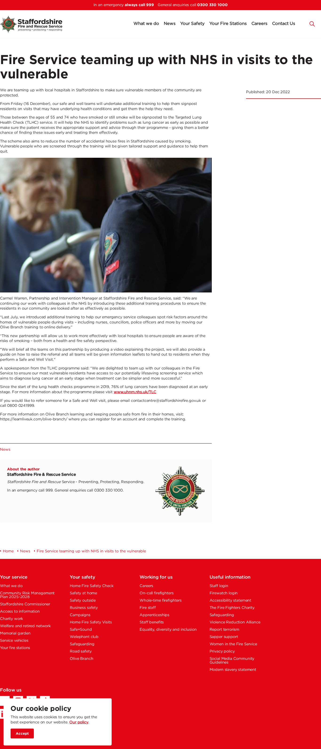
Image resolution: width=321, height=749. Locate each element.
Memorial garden (15, 633)
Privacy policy (222, 651)
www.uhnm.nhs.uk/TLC (135, 392)
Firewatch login (224, 593)
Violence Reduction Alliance (235, 622)
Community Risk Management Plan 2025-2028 (27, 595)
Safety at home (83, 593)
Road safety (80, 651)
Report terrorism (224, 629)
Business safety (84, 608)
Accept (22, 733)
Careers (259, 24)
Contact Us (283, 24)
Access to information (20, 611)
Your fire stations (15, 648)
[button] (312, 23)
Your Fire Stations (228, 24)
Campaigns (80, 615)
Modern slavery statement (233, 670)
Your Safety (192, 24)
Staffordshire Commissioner (25, 604)
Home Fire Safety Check (92, 586)
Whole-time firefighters (161, 600)
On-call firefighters (156, 593)
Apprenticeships (154, 615)
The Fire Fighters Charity (232, 608)
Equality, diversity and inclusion (168, 629)
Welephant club (84, 637)
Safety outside (83, 600)
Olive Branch (81, 659)
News (170, 24)
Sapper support (224, 637)
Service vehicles (14, 640)
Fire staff (148, 608)
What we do (146, 24)
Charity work (11, 619)
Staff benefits (152, 622)
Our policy (78, 722)
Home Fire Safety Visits (91, 622)
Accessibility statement (230, 600)
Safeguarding (82, 644)
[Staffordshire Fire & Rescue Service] (36, 24)
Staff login (219, 586)
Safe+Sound (81, 629)
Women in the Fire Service (233, 644)
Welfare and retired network (25, 626)
